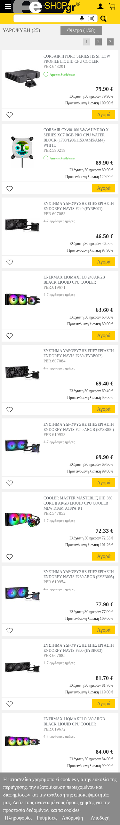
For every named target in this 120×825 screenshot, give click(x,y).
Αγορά (103, 114)
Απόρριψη (72, 818)
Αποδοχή (100, 818)
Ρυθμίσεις (47, 818)
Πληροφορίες (18, 818)
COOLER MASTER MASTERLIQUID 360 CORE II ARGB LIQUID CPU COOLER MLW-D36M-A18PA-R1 (78, 503)
